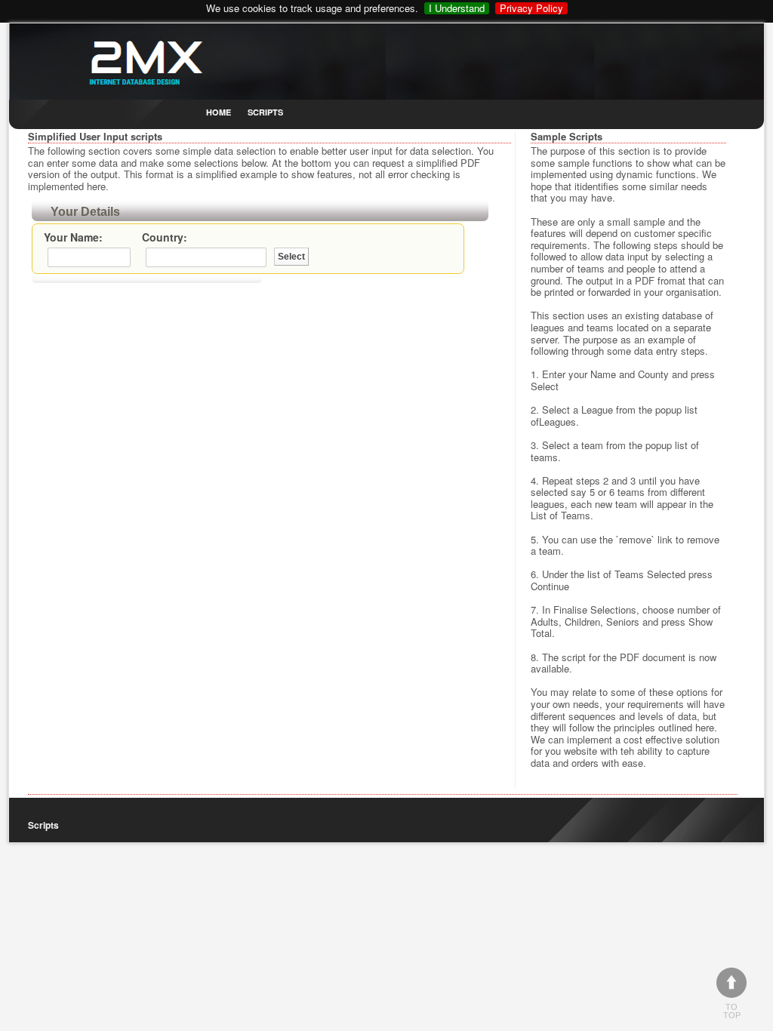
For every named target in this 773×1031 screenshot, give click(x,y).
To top (732, 1011)
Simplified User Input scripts (95, 136)
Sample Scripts (566, 136)
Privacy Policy (531, 8)
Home (218, 112)
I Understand (457, 8)
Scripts (265, 112)
